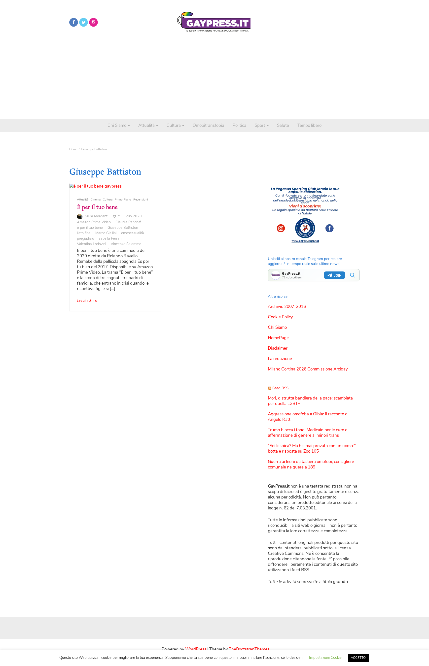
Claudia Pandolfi (128, 222)
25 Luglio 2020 (129, 216)
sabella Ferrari (110, 238)
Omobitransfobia (208, 125)
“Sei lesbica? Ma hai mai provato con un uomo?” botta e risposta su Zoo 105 (312, 448)
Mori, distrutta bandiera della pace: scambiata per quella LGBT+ (310, 400)
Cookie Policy (280, 317)
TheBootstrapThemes (249, 649)
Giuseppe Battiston (122, 227)
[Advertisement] (214, 74)
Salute (283, 125)
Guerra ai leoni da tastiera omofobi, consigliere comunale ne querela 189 (311, 464)
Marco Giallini (105, 233)
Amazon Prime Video (94, 222)
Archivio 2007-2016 (287, 306)
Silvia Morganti (96, 216)
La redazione (280, 359)
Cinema (96, 199)
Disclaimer (277, 348)
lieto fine (84, 233)
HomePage (278, 338)
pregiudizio (85, 238)
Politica (239, 125)
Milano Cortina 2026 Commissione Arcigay (308, 369)
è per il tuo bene (90, 227)
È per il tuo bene (97, 207)
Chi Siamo (117, 125)
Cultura (174, 125)
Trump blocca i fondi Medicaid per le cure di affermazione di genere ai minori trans (308, 432)
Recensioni (140, 199)
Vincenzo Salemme (126, 243)
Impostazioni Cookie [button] (325, 657)
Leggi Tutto (87, 301)
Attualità (147, 125)
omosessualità (132, 233)
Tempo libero (309, 125)
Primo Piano (123, 199)
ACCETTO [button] (358, 658)
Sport (260, 125)
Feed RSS (280, 388)
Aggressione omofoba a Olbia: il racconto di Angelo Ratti (308, 416)
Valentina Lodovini (91, 243)
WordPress (195, 649)
